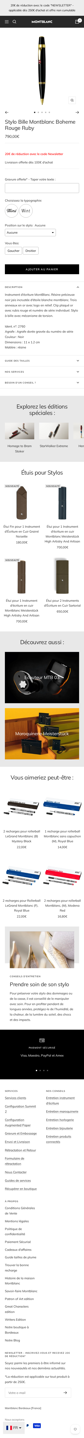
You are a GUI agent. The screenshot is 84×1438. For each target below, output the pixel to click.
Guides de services (18, 1180)
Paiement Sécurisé (18, 1242)
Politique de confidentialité (15, 1231)
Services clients (15, 1098)
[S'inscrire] (65, 1392)
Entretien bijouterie (59, 1128)
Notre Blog (12, 1340)
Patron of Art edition (19, 1299)
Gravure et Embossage (21, 1133)
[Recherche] (14, 22)
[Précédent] (6, 112)
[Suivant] (77, 112)
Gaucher (13, 251)
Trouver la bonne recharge (17, 1267)
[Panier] (77, 22)
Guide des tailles (17, 360)
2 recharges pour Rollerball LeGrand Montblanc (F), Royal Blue (22, 905)
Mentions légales (17, 1221)
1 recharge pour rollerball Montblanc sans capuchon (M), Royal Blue (62, 836)
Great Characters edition (17, 1309)
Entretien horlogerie (60, 1120)
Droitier (30, 251)
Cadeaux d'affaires (18, 1250)
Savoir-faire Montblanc (21, 1291)
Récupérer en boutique (21, 1189)
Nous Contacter (16, 1172)
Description (13, 287)
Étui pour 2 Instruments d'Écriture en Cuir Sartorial (62, 603)
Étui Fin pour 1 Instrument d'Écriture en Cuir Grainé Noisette (21, 531)
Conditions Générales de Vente (20, 1210)
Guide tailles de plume (20, 1257)
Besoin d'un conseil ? (20, 382)
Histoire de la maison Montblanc (20, 1280)
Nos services (14, 371)
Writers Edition (15, 1320)
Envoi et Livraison (17, 1142)
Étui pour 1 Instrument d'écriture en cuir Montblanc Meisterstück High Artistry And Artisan (62, 534)
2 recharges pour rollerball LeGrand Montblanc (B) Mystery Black (21, 836)
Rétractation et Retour (20, 1150)
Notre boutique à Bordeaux (17, 1329)
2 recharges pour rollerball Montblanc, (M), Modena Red (62, 905)
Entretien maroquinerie (62, 1111)
